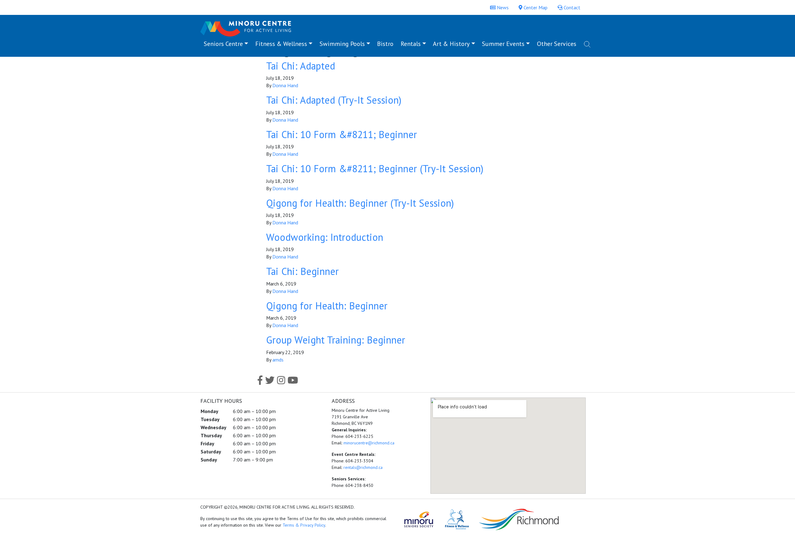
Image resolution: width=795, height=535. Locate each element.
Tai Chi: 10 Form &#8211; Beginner (341, 134)
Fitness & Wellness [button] (281, 44)
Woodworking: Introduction (324, 237)
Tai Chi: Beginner (302, 271)
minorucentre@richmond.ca (368, 443)
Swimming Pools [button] (342, 44)
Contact (571, 7)
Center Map (534, 7)
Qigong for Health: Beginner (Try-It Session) (360, 202)
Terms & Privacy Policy (304, 525)
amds (278, 360)
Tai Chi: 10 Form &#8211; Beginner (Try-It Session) (375, 168)
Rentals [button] (411, 44)
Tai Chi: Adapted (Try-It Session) (334, 99)
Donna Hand (285, 85)
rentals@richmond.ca (363, 467)
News (502, 7)
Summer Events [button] (503, 44)
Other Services (556, 44)
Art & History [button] (451, 44)
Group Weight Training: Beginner (335, 339)
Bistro (385, 44)
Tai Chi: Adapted (300, 65)
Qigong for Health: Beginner (327, 305)
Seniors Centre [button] (223, 44)
